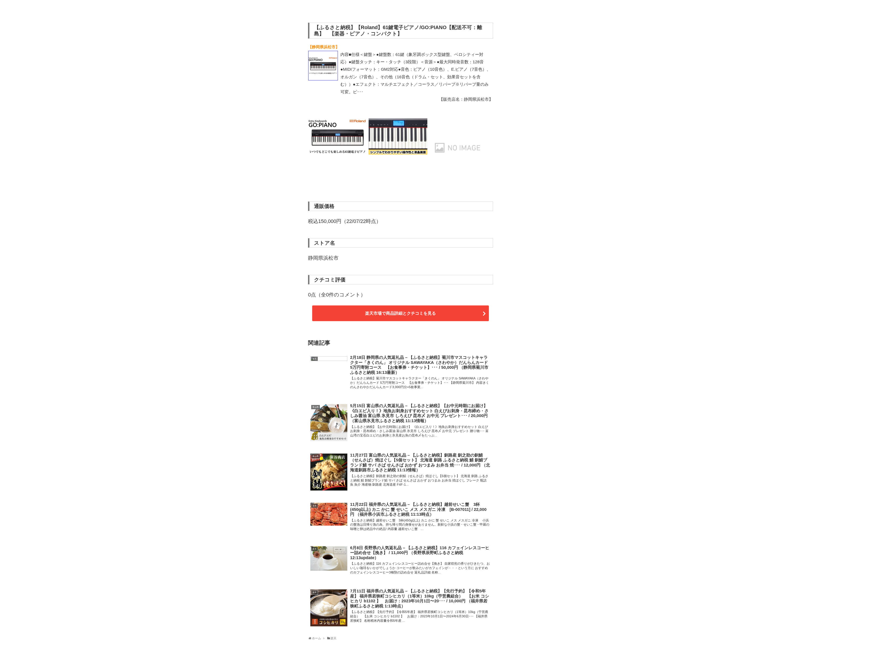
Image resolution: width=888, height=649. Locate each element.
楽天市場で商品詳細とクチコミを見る (400, 313)
